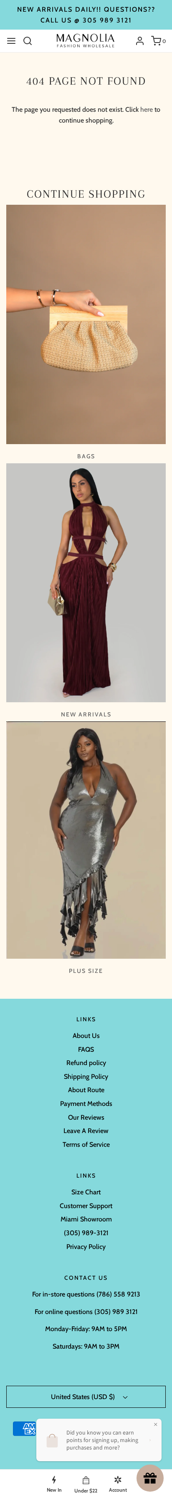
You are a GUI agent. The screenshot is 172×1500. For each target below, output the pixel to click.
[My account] (137, 41)
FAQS (86, 1049)
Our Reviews (86, 1117)
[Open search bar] (31, 41)
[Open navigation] (11, 41)
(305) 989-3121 (86, 1233)
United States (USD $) (83, 1397)
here (146, 109)
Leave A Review (86, 1131)
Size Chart (86, 1192)
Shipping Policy (86, 1076)
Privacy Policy (86, 1247)
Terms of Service (86, 1144)
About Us (86, 1036)
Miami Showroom (86, 1219)
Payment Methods (86, 1104)
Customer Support (86, 1206)
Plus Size (86, 971)
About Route (86, 1090)
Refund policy (86, 1063)
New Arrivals (86, 714)
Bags (86, 456)
